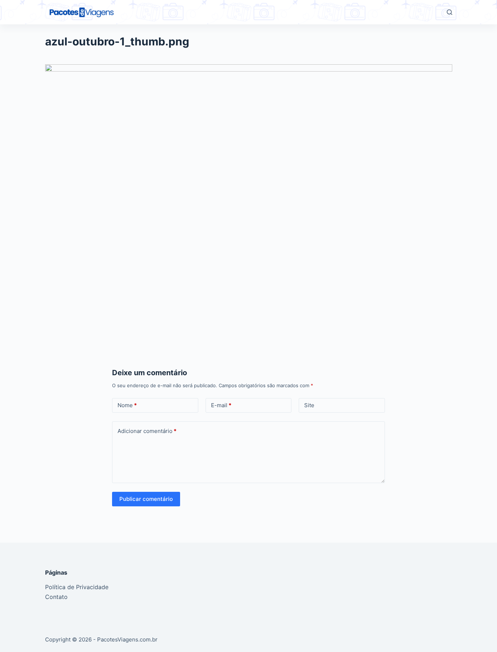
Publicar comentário (146, 498)
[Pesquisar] (449, 12)
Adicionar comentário (147, 431)
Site (309, 405)
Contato (56, 596)
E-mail (221, 405)
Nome (127, 405)
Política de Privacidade (76, 587)
